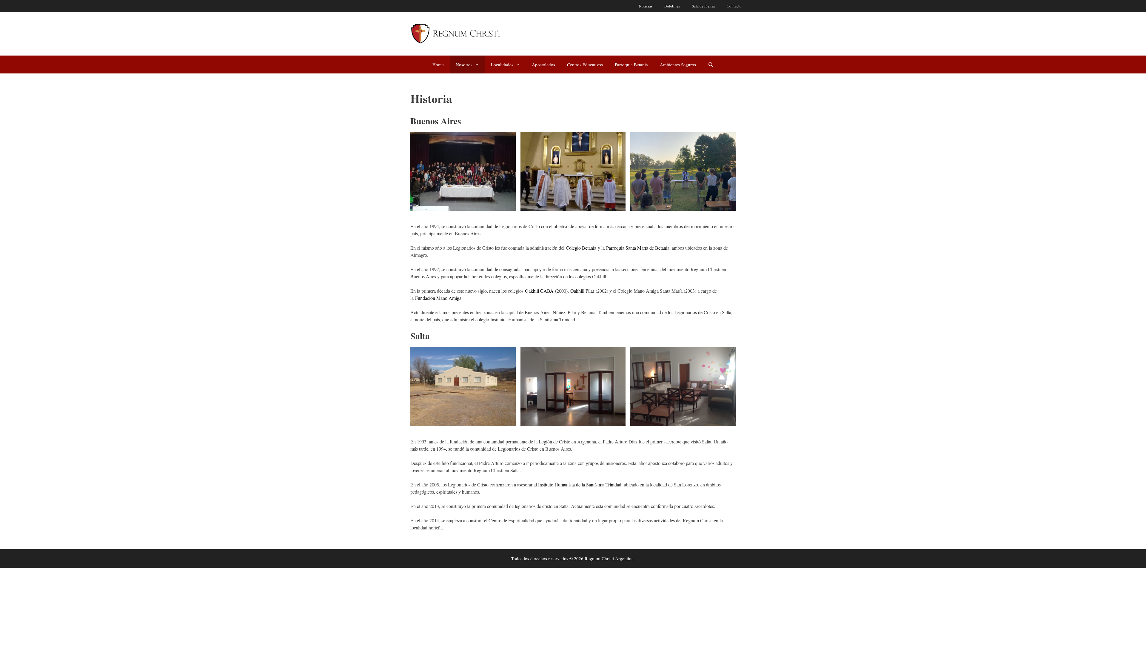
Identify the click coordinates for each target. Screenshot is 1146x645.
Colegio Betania (581, 248)
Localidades (502, 64)
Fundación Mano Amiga (438, 298)
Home (438, 64)
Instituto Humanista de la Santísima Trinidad (579, 484)
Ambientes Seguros (678, 64)
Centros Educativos (585, 64)
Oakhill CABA (539, 291)
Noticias (645, 6)
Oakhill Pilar (582, 291)
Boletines (672, 6)
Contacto (734, 6)
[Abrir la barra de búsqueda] (711, 64)
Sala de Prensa (703, 6)
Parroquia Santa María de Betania (637, 248)
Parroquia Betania (631, 64)
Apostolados (543, 64)
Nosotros (464, 64)
